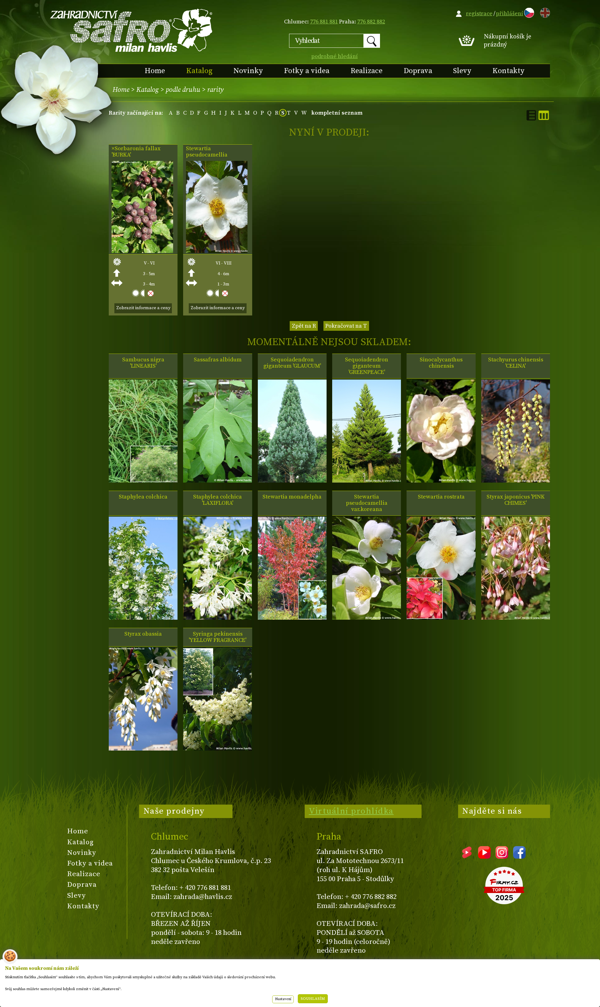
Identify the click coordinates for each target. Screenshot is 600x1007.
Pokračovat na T (346, 326)
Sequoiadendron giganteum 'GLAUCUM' (292, 363)
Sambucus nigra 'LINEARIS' (143, 363)
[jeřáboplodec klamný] (142, 251)
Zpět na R (304, 326)
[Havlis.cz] (131, 30)
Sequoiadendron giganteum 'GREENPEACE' (366, 366)
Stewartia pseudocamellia (207, 152)
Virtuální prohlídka (351, 811)
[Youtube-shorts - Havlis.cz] (467, 856)
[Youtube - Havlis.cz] (484, 856)
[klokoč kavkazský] (143, 618)
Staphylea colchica (143, 497)
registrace (479, 13)
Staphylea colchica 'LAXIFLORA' (217, 500)
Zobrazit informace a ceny (143, 308)
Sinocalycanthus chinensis (441, 363)
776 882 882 (371, 21)
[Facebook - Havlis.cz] (519, 856)
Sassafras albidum (218, 360)
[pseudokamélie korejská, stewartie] (366, 618)
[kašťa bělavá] (217, 480)
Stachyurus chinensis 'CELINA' (515, 363)
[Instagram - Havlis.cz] (502, 856)
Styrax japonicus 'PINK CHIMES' (516, 500)
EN (544, 11)
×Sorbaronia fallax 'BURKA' (136, 152)
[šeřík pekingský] (217, 748)
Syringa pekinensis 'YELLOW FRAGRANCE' (217, 637)
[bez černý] (143, 480)
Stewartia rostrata (441, 497)
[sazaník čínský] (441, 480)
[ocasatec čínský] (515, 480)
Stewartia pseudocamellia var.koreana (367, 503)
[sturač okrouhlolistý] (143, 748)
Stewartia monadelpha (292, 497)
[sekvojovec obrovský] (292, 480)
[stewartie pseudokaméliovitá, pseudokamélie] (217, 251)
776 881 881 (324, 21)
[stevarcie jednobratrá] (292, 618)
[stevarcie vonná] (441, 618)
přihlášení (509, 13)
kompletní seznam (336, 113)
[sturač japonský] (515, 618)
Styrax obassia (143, 634)
